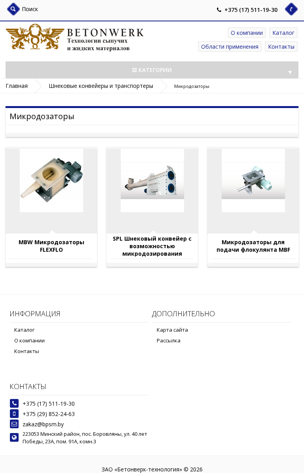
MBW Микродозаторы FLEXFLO (51, 245)
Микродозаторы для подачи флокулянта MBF (253, 245)
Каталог (283, 32)
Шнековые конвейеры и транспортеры (101, 85)
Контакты (281, 46)
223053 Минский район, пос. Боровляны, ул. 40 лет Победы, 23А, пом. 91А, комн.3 (85, 437)
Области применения (229, 46)
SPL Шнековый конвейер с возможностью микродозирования (152, 245)
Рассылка (168, 340)
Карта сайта (172, 329)
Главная (17, 85)
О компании (247, 32)
